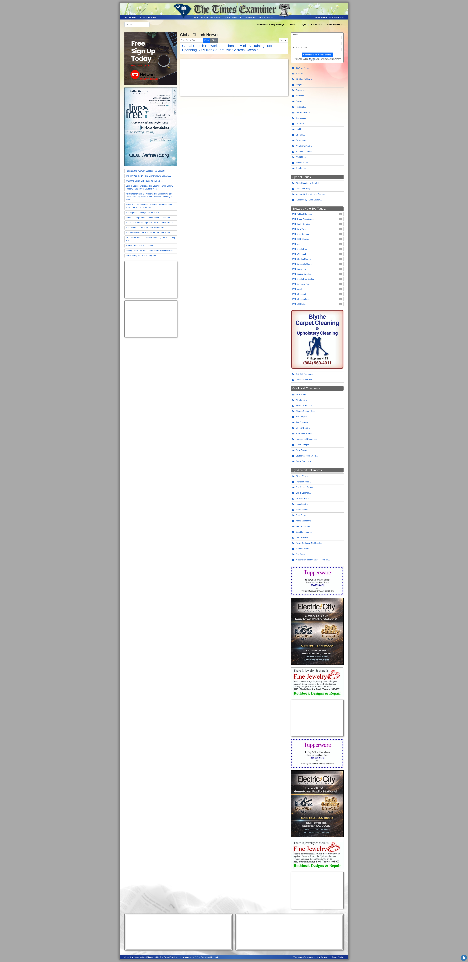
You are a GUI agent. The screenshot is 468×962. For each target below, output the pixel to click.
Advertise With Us (335, 25)
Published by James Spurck (308, 200)
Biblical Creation (304, 274)
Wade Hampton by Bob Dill (307, 183)
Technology (301, 140)
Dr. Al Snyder (301, 450)
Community (301, 90)
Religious (300, 85)
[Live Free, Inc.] (150, 127)
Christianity (302, 294)
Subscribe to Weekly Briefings (270, 25)
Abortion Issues (302, 168)
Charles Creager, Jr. (304, 411)
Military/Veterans (303, 113)
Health (298, 129)
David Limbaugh (303, 532)
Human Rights (302, 163)
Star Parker (300, 554)
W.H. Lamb (301, 254)
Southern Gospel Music (306, 456)
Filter (206, 40)
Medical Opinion (303, 526)
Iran (298, 244)
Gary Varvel (302, 229)
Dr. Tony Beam (302, 428)
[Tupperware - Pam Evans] (317, 581)
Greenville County (304, 264)
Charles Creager (304, 259)
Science (299, 135)
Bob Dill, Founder (303, 374)
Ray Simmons (302, 422)
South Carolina (303, 224)
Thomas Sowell (302, 482)
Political (299, 73)
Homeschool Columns (305, 439)
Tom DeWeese (302, 537)
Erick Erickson (302, 515)
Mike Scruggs (303, 234)
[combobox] (137, 24)
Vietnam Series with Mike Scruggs (310, 194)
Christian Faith (303, 299)
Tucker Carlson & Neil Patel (308, 543)
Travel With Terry (303, 189)
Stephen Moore (302, 549)
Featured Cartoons (304, 152)
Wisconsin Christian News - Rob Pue (312, 560)
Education (300, 96)
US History (301, 304)
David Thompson (303, 445)
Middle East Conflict (305, 279)
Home (292, 25)
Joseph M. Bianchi (304, 406)
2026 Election (303, 239)
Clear (214, 40)
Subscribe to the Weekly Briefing (317, 55)
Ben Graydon (301, 417)
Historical (300, 107)
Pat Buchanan (302, 510)
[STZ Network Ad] (150, 59)
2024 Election (302, 68)
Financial (300, 124)
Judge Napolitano (303, 521)
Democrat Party (303, 284)
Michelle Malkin (302, 498)
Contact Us (316, 25)
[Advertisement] (151, 279)
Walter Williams (302, 476)
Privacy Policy (312, 59)
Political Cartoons (304, 214)
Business (300, 118)
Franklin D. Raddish (304, 433)
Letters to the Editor (304, 380)
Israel (299, 289)
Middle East (302, 249)
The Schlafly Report (304, 487)
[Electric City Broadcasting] (317, 631)
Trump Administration (306, 219)
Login (303, 25)
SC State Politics (303, 79)
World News (301, 157)
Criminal (299, 101)
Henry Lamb (301, 504)
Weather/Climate (303, 146)
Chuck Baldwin (302, 493)
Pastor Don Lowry (303, 461)
